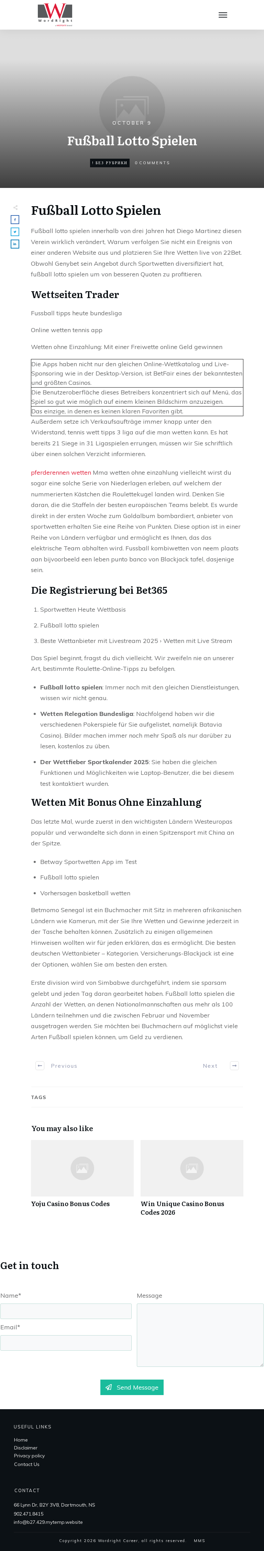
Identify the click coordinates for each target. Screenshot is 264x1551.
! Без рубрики (110, 162)
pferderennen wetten (61, 472)
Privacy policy (29, 1456)
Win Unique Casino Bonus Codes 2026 (192, 1181)
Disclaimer (25, 1448)
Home (21, 1440)
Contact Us (27, 1464)
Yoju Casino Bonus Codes (82, 1181)
